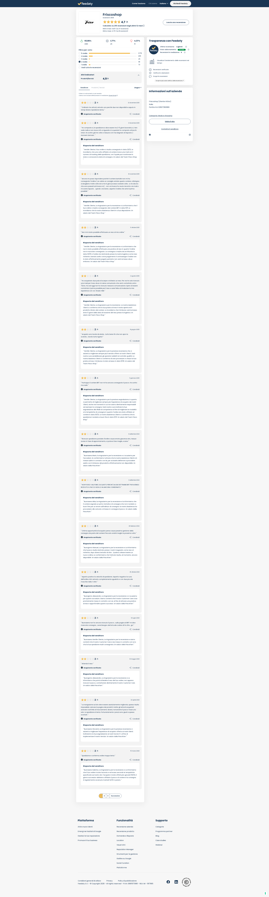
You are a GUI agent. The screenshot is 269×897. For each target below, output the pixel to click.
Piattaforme (122, 867)
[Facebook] (150, 135)
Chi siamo (153, 3)
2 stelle (84, 62)
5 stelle (84, 53)
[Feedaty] (85, 4)
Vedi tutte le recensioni (91, 67)
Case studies (161, 840)
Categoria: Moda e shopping (160, 115)
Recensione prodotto (125, 831)
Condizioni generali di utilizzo (89, 881)
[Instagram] (190, 135)
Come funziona (138, 3)
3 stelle (84, 59)
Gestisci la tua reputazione (89, 836)
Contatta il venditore (169, 129)
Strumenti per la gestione (127, 854)
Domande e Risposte (125, 836)
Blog (157, 836)
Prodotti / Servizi (98, 88)
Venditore (84, 88)
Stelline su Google (124, 858)
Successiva (115, 796)
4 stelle (84, 56)
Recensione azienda (125, 827)
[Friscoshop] (89, 22)
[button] (170, 62)
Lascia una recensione (176, 22)
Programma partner (164, 831)
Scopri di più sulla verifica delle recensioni (169, 81)
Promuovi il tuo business (87, 840)
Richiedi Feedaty (180, 3)
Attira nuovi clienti (85, 827)
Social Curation (123, 863)
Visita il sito (170, 121)
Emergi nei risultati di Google (89, 831)
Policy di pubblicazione (127, 881)
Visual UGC (121, 845)
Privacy (109, 881)
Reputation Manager (125, 849)
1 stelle (84, 64)
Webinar (159, 845)
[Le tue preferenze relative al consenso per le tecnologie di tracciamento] (265, 893)
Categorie (160, 827)
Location (120, 840)
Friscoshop (112, 14)
